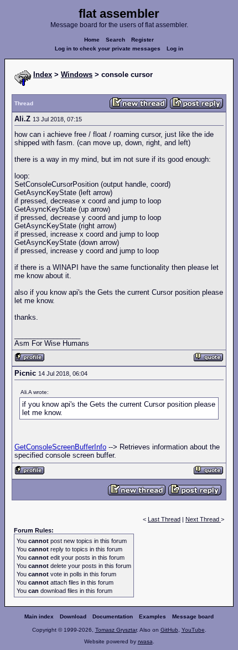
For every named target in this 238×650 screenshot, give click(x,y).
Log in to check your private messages (108, 48)
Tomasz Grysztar (116, 630)
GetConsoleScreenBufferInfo (60, 447)
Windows (76, 74)
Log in (175, 48)
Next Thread (203, 519)
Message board (193, 616)
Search (115, 40)
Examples (152, 616)
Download (73, 616)
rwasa (145, 641)
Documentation (112, 616)
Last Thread (164, 519)
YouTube (193, 630)
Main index (39, 616)
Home (92, 40)
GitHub (169, 630)
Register (142, 40)
